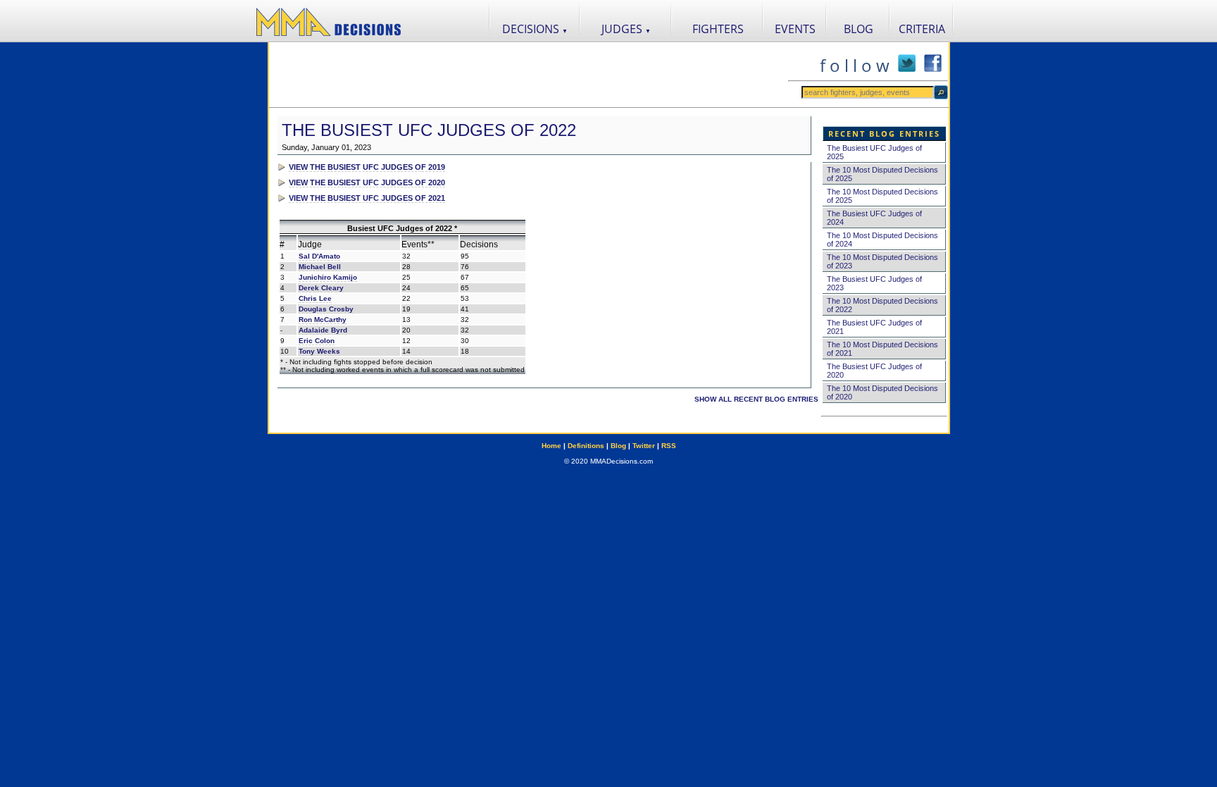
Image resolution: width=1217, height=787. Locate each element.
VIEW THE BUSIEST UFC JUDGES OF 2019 (367, 167)
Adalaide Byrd (323, 330)
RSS (668, 446)
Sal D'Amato (319, 256)
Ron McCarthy (323, 319)
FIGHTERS (718, 29)
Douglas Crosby (326, 309)
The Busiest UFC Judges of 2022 (429, 130)
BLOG (858, 29)
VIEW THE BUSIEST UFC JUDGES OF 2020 (367, 182)
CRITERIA (922, 29)
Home (551, 446)
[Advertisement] (528, 74)
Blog (618, 446)
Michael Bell (320, 267)
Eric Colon (317, 341)
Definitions (586, 446)
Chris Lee (315, 298)
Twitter (643, 446)
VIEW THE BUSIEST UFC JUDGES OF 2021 (367, 198)
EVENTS (795, 29)
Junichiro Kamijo (328, 277)
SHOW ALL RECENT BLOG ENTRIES (756, 399)
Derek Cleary (321, 288)
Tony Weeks (319, 351)
